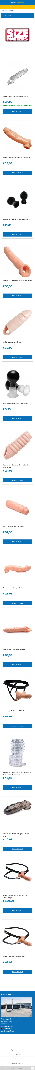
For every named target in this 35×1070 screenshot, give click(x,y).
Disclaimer (17, 1054)
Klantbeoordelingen (17, 1063)
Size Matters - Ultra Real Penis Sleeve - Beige (17, 280)
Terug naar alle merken (8, 10)
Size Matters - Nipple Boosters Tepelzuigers (17, 219)
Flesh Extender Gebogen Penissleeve (14, 588)
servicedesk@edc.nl (8, 1031)
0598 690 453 (8, 1026)
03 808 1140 (8, 1028)
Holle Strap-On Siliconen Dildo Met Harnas (16, 711)
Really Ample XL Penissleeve (12, 342)
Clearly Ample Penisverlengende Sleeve (15, 96)
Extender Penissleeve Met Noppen (14, 649)
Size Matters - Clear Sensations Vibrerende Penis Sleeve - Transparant (17, 773)
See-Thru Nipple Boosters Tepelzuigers (15, 403)
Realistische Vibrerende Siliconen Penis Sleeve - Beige (15, 896)
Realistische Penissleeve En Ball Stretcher (16, 158)
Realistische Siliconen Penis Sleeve (14, 957)
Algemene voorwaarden (17, 1050)
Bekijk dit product (17, 111)
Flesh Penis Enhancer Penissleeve (13, 526)
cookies (20, 1068)
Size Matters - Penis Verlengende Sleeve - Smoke (16, 835)
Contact (17, 1059)
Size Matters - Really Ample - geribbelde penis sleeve (16, 466)
